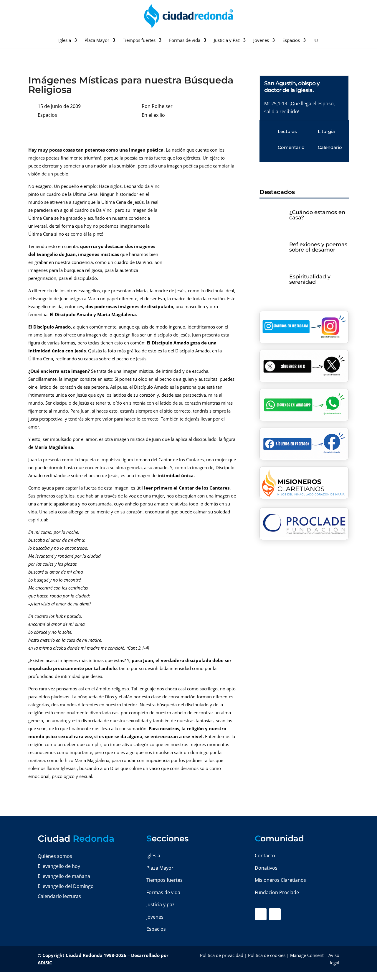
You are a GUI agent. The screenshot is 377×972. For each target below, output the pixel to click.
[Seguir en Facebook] (261, 914)
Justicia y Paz (227, 40)
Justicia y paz (160, 904)
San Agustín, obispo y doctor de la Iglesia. (292, 86)
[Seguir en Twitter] (275, 914)
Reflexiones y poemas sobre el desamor (318, 247)
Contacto (265, 855)
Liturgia (326, 131)
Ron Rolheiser (157, 106)
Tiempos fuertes (139, 40)
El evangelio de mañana (64, 876)
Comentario (291, 147)
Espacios (291, 40)
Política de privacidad (221, 955)
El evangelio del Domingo (66, 886)
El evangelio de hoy (59, 866)
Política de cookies (266, 955)
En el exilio (153, 115)
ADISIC (45, 963)
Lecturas (287, 131)
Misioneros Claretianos (280, 880)
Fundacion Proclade (277, 892)
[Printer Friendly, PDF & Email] (217, 133)
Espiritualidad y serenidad (309, 279)
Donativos (266, 868)
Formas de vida (184, 40)
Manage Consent (307, 955)
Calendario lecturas (59, 896)
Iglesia (64, 40)
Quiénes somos (55, 856)
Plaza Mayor (97, 40)
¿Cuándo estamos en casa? (317, 215)
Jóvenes (261, 40)
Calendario (330, 147)
